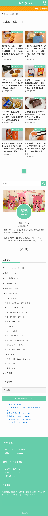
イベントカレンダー (14, 268)
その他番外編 (11, 278)
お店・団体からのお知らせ (18, 303)
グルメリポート (15, 345)
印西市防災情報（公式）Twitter (19, 419)
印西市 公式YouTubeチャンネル (19, 413)
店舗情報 (10, 284)
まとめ (10, 326)
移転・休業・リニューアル (18, 359)
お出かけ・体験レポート (17, 340)
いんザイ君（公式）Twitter (17, 422)
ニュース (11, 298)
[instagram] (26, 249)
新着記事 (11, 289)
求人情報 (10, 373)
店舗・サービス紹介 (16, 349)
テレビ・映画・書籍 (16, 317)
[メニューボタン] (3, 3)
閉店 (11, 363)
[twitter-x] (21, 249)
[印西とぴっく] (24, 3)
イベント (12, 293)
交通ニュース (13, 321)
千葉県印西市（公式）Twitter (18, 416)
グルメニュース (15, 307)
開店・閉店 (12, 354)
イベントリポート (15, 335)
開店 (11, 368)
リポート (11, 331)
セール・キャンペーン (17, 312)
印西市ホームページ (14, 404)
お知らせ (10, 273)
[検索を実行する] (43, 183)
